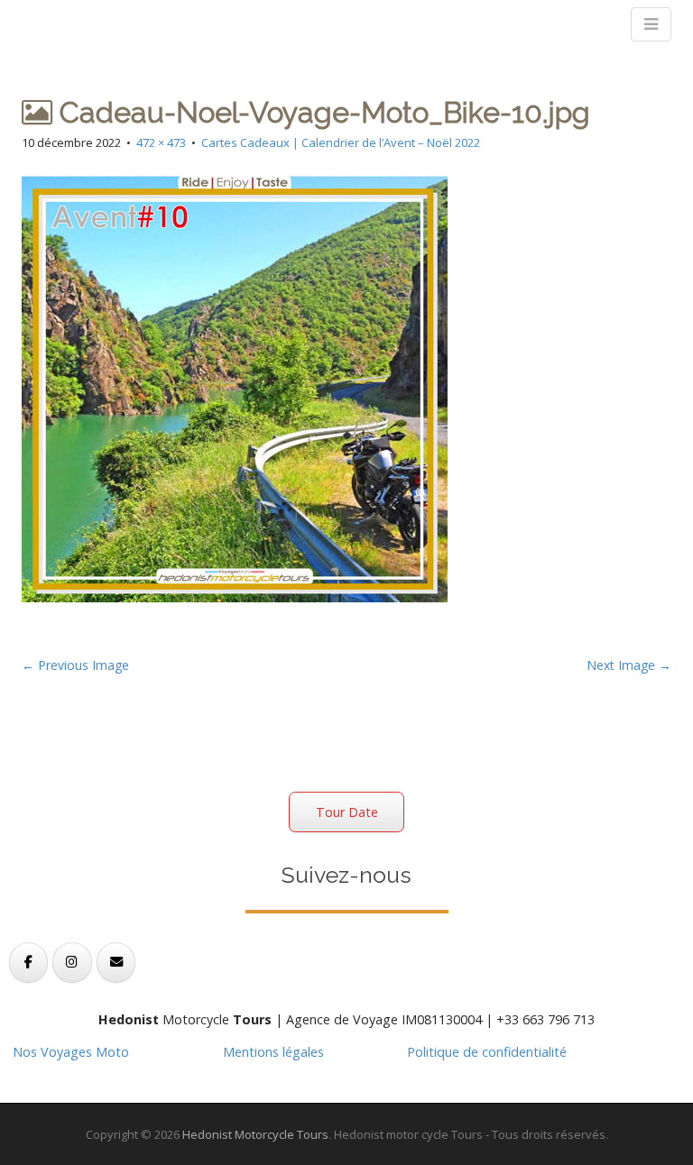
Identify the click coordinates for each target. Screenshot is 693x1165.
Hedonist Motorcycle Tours (255, 1134)
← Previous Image (75, 665)
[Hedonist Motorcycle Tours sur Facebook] (28, 962)
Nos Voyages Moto (71, 1051)
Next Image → (629, 665)
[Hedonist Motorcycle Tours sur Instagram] (71, 962)
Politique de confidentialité (487, 1051)
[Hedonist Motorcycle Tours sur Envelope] (116, 962)
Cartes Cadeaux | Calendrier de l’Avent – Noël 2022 (340, 142)
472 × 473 (161, 142)
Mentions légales (273, 1051)
